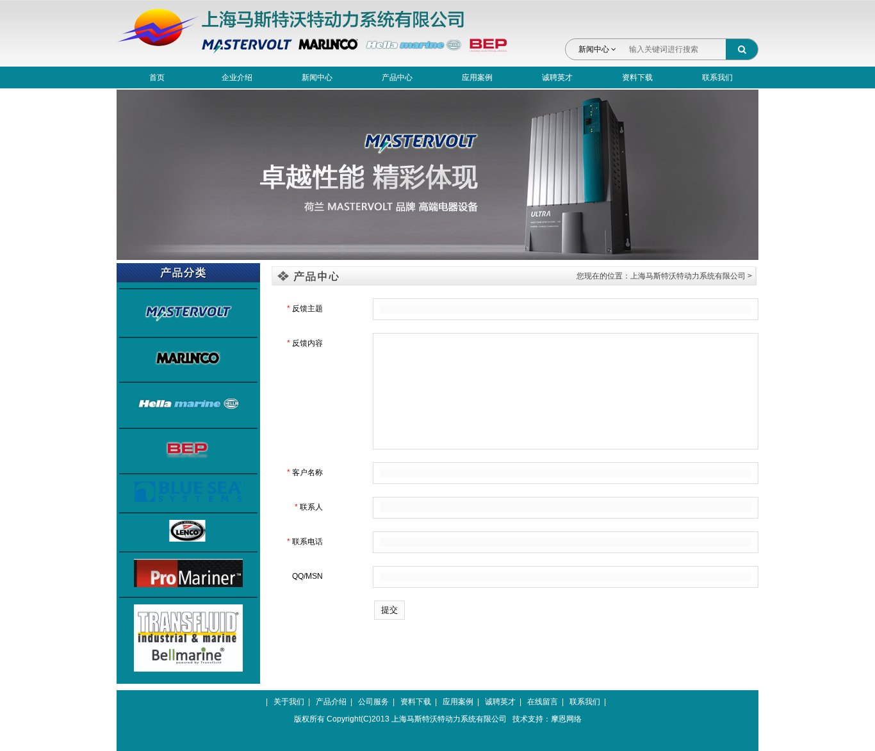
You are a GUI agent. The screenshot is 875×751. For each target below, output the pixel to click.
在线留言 (542, 701)
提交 (389, 610)
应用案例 (477, 77)
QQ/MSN (307, 576)
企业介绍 (237, 77)
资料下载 (637, 77)
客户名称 (305, 472)
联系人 (309, 507)
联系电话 (305, 541)
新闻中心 (594, 49)
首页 (157, 77)
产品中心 (397, 77)
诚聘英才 (557, 77)
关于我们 (289, 701)
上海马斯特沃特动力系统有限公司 (688, 275)
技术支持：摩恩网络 (547, 719)
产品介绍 (331, 701)
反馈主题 (305, 308)
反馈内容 (305, 343)
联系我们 (717, 77)
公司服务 (373, 701)
